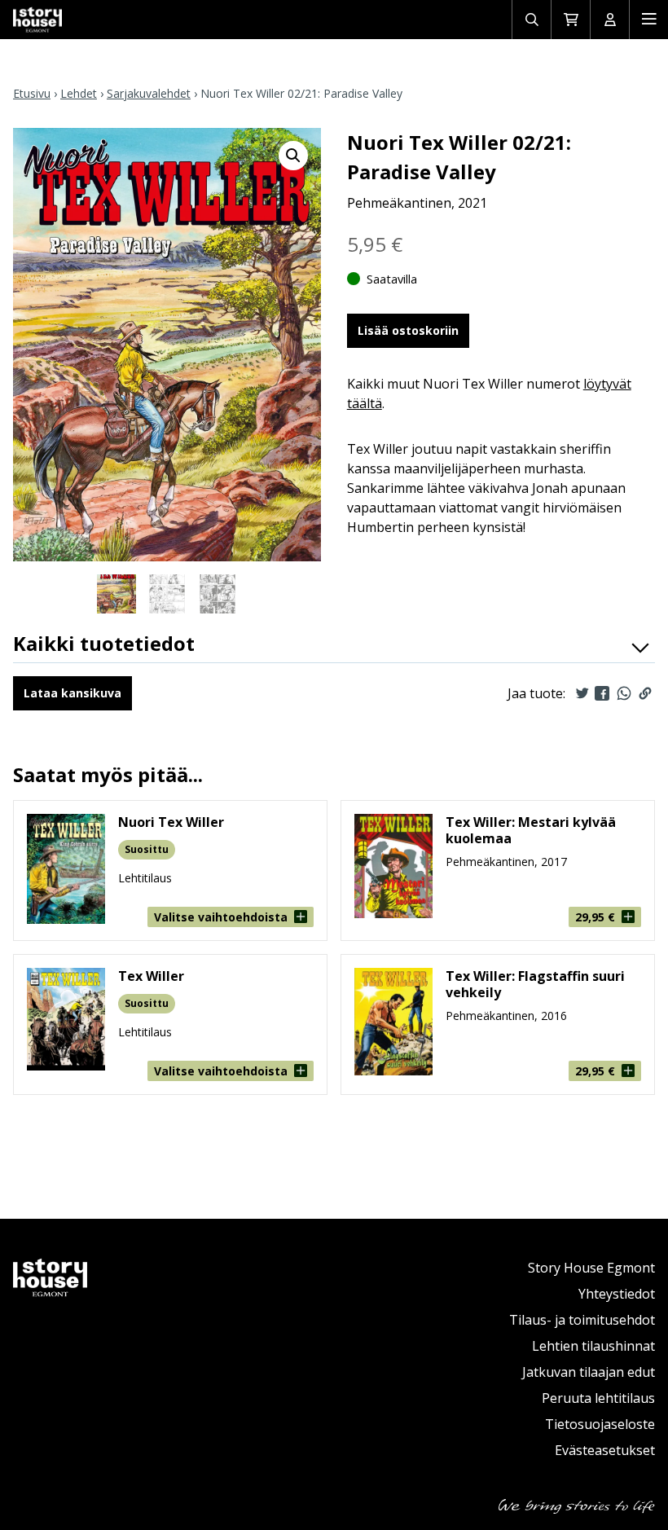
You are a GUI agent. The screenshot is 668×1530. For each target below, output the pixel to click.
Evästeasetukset (605, 1450)
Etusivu (32, 93)
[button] (293, 155)
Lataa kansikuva (72, 693)
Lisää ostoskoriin (408, 330)
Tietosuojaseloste (600, 1424)
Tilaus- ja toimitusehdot (582, 1320)
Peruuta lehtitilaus (598, 1398)
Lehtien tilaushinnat (593, 1346)
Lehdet (78, 93)
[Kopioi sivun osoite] (645, 693)
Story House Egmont (591, 1268)
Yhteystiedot (616, 1294)
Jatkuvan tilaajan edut (588, 1372)
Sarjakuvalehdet (149, 93)
